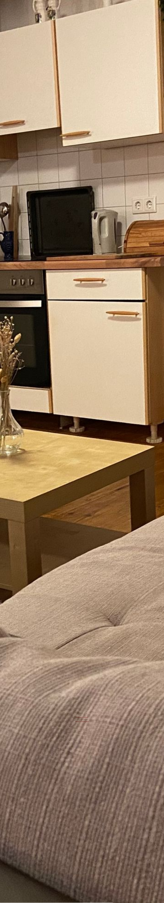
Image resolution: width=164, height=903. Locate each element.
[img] (82, 451)
